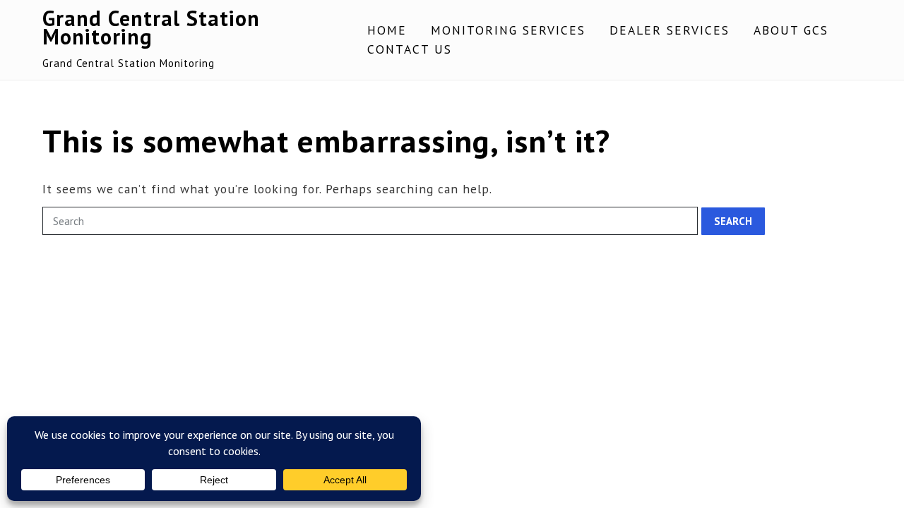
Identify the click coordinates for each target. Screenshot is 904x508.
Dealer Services (669, 30)
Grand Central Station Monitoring (151, 27)
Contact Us (409, 49)
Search (733, 221)
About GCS (791, 30)
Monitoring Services (508, 30)
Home (387, 30)
